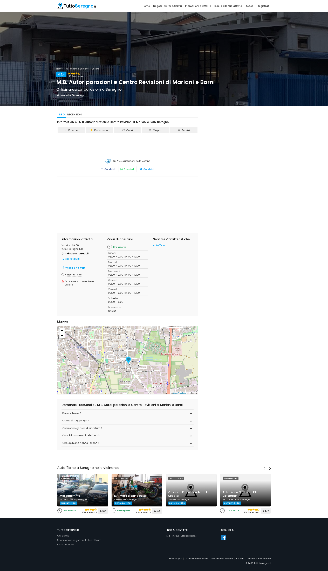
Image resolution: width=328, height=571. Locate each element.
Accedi (249, 6)
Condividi (109, 169)
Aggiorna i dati (73, 274)
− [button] (62, 335)
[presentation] (264, 469)
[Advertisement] (127, 143)
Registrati (263, 6)
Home (146, 6)
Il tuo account (65, 544)
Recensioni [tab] (74, 114)
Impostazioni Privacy (259, 558)
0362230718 (72, 259)
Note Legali (175, 558)
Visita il (75, 267)
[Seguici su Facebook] (223, 537)
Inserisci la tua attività (228, 6)
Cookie (240, 558)
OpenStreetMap (179, 393)
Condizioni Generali (197, 558)
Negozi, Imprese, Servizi (167, 6)
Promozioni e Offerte (198, 6)
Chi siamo (63, 535)
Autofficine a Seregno (77, 68)
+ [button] (62, 330)
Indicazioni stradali (76, 253)
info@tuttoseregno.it (185, 536)
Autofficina (159, 245)
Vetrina (95, 68)
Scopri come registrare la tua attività (79, 540)
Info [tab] (62, 114)
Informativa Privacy (222, 558)
